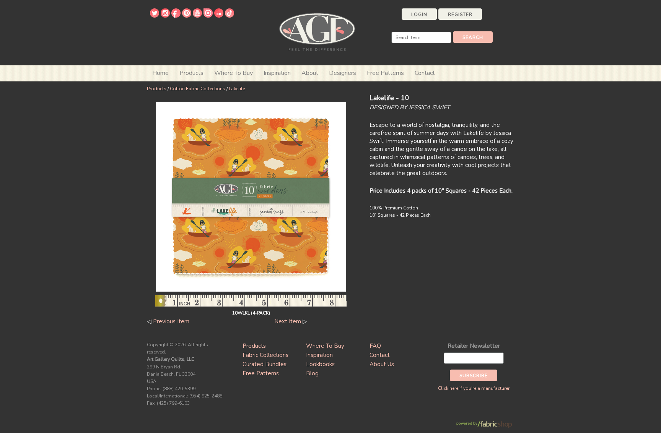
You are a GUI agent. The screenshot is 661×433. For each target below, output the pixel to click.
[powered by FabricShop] (484, 424)
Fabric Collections (265, 355)
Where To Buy (325, 346)
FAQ (375, 346)
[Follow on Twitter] (154, 15)
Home (160, 73)
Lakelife (237, 89)
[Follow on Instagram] (165, 15)
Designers (342, 73)
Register (460, 14)
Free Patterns (385, 73)
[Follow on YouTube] (197, 15)
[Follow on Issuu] (208, 15)
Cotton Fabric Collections (197, 89)
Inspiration (277, 73)
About (309, 73)
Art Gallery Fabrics (317, 31)
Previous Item (171, 321)
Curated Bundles (265, 364)
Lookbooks (320, 364)
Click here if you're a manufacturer (474, 388)
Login (419, 14)
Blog (312, 373)
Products (156, 89)
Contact (425, 73)
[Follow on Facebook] (176, 15)
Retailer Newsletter (474, 346)
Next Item (287, 321)
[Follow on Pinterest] (186, 15)
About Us (382, 364)
